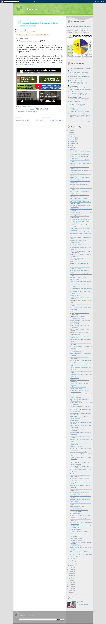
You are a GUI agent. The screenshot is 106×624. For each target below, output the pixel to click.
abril (71, 560)
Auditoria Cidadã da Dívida (77, 80)
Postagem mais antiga (56, 120)
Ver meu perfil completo (82, 604)
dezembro (72, 138)
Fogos (71, 261)
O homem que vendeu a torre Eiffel (78, 451)
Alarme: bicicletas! (74, 323)
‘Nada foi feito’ (73, 533)
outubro (72, 141)
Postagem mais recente (22, 120)
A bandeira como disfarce (76, 397)
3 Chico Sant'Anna (75, 71)
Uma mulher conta (74, 378)
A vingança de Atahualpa (76, 538)
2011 (70, 588)
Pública (72, 108)
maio (71, 558)
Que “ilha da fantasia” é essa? (77, 318)
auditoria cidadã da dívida (31, 111)
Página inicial (39, 120)
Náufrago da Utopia (75, 97)
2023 (70, 136)
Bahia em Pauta (74, 86)
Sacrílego (72, 473)
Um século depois (74, 460)
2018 (70, 575)
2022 (70, 567)
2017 (70, 577)
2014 (70, 582)
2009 (70, 592)
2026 (70, 130)
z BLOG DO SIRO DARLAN (77, 114)
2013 (70, 584)
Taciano (81, 601)
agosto (72, 145)
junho (71, 149)
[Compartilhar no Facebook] (45, 109)
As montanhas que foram (76, 513)
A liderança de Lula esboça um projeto (79, 154)
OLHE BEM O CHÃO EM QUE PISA (79, 531)
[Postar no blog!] (41, 109)
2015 (70, 580)
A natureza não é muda (75, 529)
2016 (70, 579)
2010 (70, 590)
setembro (72, 143)
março (71, 562)
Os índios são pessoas (75, 545)
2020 (70, 571)
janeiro (71, 565)
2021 (70, 569)
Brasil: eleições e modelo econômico (79, 26)
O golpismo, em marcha (76, 540)
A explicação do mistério (76, 446)
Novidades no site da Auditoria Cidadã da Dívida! (32, 35)
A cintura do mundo (74, 279)
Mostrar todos (90, 121)
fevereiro (72, 563)
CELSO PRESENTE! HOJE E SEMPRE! (79, 98)
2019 (70, 573)
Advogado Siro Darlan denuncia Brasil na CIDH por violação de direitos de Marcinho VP (80, 117)
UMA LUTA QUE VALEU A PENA (78, 277)
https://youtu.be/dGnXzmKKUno (25, 106)
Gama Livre (33, 8)
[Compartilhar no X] (43, 109)
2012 (70, 586)
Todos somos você (74, 295)
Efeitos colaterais (74, 420)
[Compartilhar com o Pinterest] (47, 109)
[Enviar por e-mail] (39, 109)
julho (71, 147)
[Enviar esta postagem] (37, 109)
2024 (70, 134)
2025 (70, 132)
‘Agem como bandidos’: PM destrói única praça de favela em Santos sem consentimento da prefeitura (79, 104)
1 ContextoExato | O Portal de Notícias (80, 68)
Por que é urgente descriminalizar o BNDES (81, 231)
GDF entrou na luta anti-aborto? (78, 316)
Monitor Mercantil (75, 91)
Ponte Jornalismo (75, 101)
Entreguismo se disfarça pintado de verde (80, 219)
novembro (72, 139)
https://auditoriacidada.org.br (25, 64)
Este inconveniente (74, 311)
